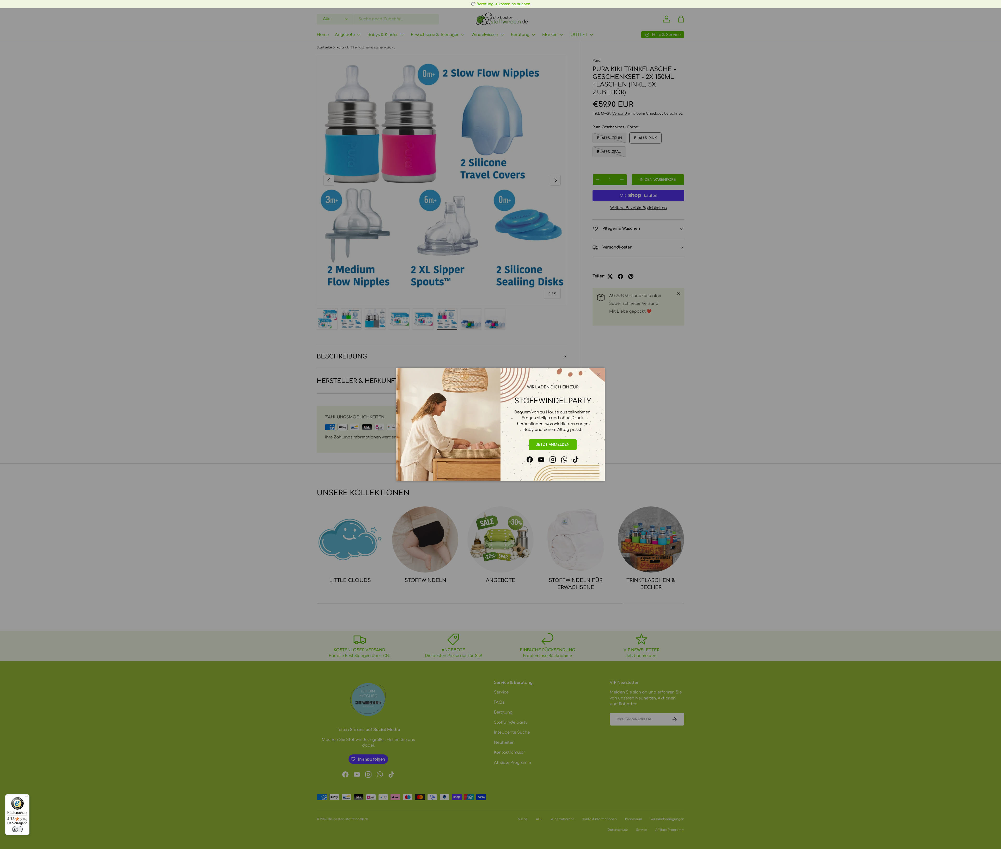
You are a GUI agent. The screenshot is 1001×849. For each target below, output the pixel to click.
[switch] (17, 829)
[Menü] (26, 797)
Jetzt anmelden (553, 445)
